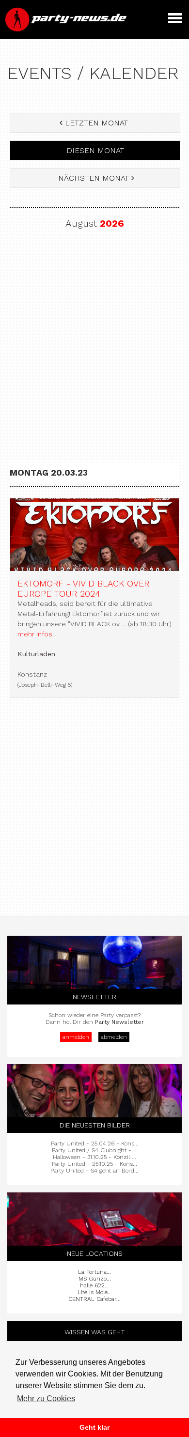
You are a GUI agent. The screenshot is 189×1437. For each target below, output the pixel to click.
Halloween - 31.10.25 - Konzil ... (94, 1157)
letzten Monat (96, 122)
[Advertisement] (94, 342)
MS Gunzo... (95, 1278)
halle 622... (94, 1285)
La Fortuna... (94, 1271)
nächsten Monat (93, 178)
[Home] (66, 29)
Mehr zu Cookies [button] (46, 1398)
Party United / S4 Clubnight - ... (95, 1150)
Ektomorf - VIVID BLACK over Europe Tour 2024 (83, 588)
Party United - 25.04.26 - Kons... (95, 1143)
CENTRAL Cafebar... (94, 1299)
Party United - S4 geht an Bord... (94, 1170)
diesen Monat (95, 150)
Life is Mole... (95, 1292)
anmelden (76, 1037)
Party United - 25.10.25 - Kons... (94, 1163)
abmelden (114, 1037)
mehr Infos (34, 634)
